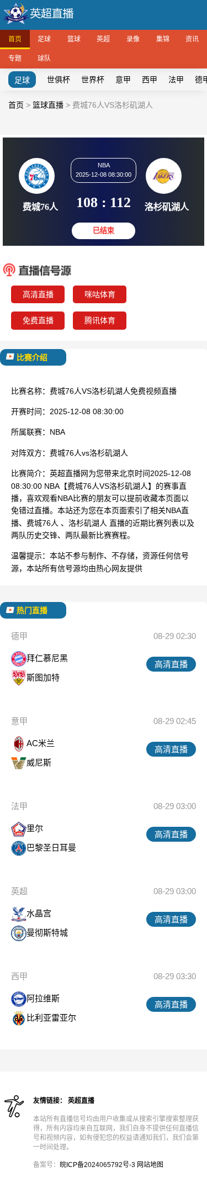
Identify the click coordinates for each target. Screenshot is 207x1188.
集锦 (162, 39)
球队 (44, 58)
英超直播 (81, 1101)
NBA (57, 431)
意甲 (123, 79)
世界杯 (92, 79)
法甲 (176, 79)
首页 (15, 39)
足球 (44, 39)
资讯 (192, 39)
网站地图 (150, 1165)
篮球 (74, 39)
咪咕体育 (99, 294)
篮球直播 (48, 105)
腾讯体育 (99, 320)
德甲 (19, 636)
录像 (133, 39)
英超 (103, 39)
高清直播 (38, 294)
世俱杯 (58, 79)
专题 (15, 58)
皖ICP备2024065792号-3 (97, 1165)
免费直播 (38, 320)
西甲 (149, 79)
